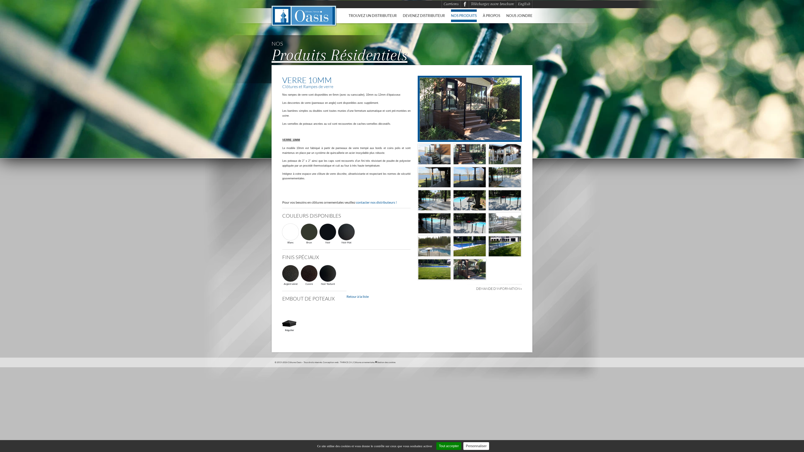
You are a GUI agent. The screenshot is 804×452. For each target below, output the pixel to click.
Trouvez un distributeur (373, 15)
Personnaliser (476, 446)
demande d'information (498, 288)
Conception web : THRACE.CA (337, 362)
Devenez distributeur (424, 15)
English (524, 4)
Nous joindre (519, 15)
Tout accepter (449, 446)
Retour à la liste (358, 296)
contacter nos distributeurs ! (376, 202)
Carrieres (451, 4)
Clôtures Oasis (295, 362)
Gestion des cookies (386, 362)
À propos (491, 15)
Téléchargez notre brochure (492, 4)
